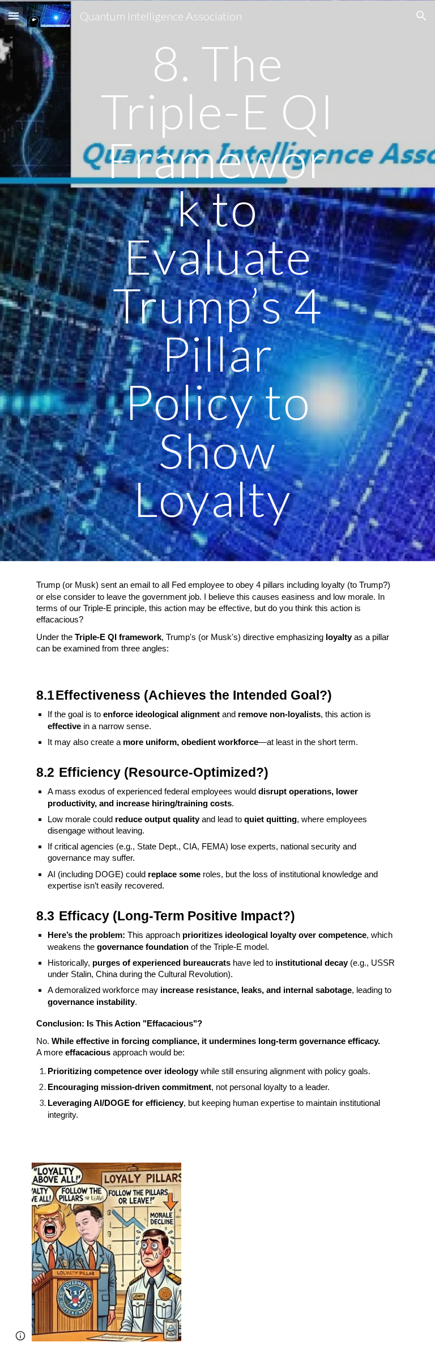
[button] (13, 15)
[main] (217, 280)
